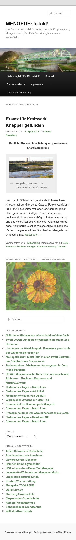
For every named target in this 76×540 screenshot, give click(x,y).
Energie (31, 246)
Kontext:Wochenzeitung (21, 481)
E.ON (65, 243)
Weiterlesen (33, 234)
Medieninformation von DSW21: (26, 395)
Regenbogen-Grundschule (22, 498)
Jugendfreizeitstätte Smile (22, 477)
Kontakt (49, 76)
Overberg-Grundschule (20, 494)
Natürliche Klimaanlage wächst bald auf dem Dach (37, 335)
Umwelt (62, 246)
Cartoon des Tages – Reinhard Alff (27, 417)
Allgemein (33, 243)
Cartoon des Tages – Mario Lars (26, 387)
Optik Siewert (14, 490)
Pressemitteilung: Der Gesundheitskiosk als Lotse (37, 413)
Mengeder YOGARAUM (20, 485)
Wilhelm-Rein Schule (19, 511)
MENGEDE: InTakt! (27, 23)
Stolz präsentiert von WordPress (52, 532)
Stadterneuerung (46, 246)
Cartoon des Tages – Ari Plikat (25, 391)
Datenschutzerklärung (19, 92)
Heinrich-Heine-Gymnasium (23, 464)
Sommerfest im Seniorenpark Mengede (30, 404)
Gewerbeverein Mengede (21, 459)
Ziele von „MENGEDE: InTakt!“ (23, 76)
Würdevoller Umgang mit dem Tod (27, 400)
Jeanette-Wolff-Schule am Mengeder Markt (32, 472)
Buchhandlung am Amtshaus (24, 455)
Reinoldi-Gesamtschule (20, 502)
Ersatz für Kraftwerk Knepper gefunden (26, 122)
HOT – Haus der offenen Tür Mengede (29, 468)
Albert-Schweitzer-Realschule (24, 451)
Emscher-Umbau (16, 246)
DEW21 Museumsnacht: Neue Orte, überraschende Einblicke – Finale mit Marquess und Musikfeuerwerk (37, 378)
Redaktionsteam (16, 84)
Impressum (37, 84)
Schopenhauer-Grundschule (23, 507)
